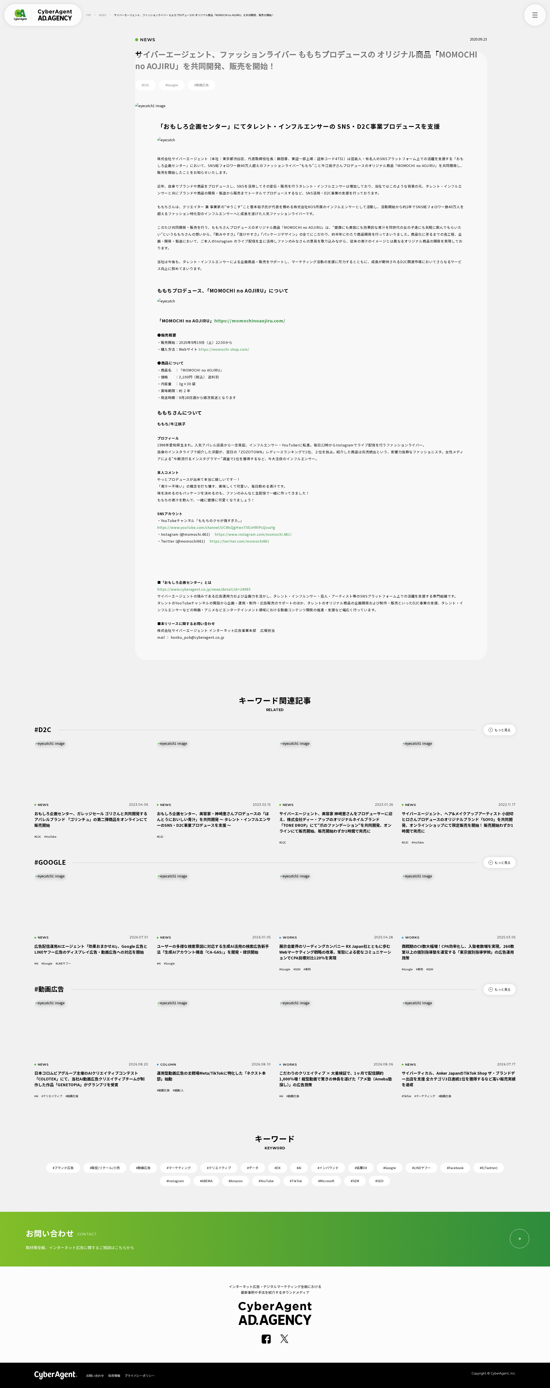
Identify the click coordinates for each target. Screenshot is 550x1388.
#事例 (307, 969)
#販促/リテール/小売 (105, 1167)
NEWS (102, 15)
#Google (46, 963)
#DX (278, 1167)
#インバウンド (328, 1167)
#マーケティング (424, 1096)
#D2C (37, 836)
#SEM (296, 969)
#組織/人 (178, 1090)
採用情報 (114, 1375)
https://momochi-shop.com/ (224, 349)
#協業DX (361, 1167)
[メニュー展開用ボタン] (535, 15)
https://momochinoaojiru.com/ (249, 320)
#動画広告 (72, 1096)
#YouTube (50, 836)
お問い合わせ (95, 1375)
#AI (36, 963)
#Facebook (455, 1167)
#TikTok (406, 1096)
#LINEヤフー (63, 963)
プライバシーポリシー (140, 1375)
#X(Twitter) (488, 1167)
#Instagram (175, 1181)
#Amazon (236, 1181)
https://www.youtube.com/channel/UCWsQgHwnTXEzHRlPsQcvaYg (216, 527)
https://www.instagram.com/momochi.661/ (253, 534)
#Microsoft (326, 1181)
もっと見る (503, 729)
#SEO (379, 1181)
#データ (252, 1167)
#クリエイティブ (51, 1096)
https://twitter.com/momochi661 (239, 541)
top (88, 15)
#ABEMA (206, 1181)
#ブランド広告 (63, 1167)
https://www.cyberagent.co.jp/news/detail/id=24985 (204, 589)
